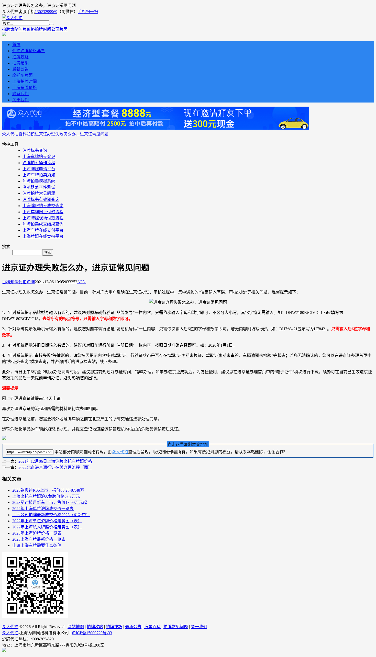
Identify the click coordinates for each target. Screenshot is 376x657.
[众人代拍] (12, 18)
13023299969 (46, 11)
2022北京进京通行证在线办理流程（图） (55, 467)
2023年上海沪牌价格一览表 (36, 533)
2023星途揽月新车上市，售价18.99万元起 (49, 502)
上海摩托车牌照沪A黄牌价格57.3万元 (46, 496)
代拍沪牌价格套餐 (28, 51)
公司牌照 (59, 29)
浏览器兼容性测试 (39, 187)
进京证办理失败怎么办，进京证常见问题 (71, 134)
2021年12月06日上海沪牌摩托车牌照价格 (55, 461)
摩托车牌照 (22, 75)
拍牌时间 (43, 29)
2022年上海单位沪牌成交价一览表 (43, 508)
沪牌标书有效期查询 (41, 199)
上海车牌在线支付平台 (43, 230)
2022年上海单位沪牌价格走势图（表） (47, 521)
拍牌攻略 (20, 57)
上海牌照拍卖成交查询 (43, 205)
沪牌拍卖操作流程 (39, 163)
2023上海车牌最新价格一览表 (38, 539)
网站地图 (76, 627)
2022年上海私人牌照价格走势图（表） (47, 527)
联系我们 (20, 94)
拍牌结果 (20, 63)
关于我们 (20, 100)
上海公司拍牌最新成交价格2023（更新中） (51, 515)
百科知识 (26, 134)
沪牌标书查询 (35, 150)
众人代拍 (10, 134)
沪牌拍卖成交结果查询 (43, 224)
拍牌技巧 (114, 627)
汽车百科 (152, 627)
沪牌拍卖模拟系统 (39, 181)
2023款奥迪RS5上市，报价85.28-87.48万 (48, 490)
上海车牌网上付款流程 (43, 212)
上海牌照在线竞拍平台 (43, 236)
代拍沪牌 (26, 282)
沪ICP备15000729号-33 (92, 633)
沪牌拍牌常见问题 (39, 193)
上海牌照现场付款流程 (43, 218)
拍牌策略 (10, 29)
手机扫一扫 (88, 11)
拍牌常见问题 (175, 627)
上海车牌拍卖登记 (39, 156)
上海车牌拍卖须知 (39, 175)
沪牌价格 (26, 29)
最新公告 (20, 69)
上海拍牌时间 (24, 81)
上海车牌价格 (24, 87)
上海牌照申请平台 (39, 169)
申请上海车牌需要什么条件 (36, 545)
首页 (16, 44)
